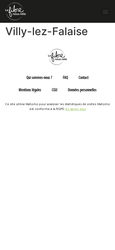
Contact (84, 78)
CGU (54, 90)
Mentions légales (30, 90)
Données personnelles (82, 90)
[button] (105, 11)
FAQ (65, 78)
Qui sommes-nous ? (39, 78)
